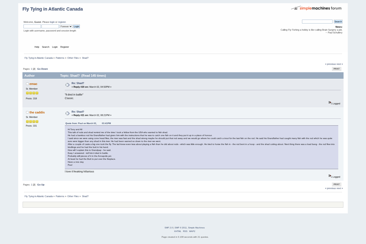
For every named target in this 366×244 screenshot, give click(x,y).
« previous (330, 64)
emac (33, 84)
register (62, 22)
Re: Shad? (78, 83)
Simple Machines (196, 227)
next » (340, 64)
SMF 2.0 (169, 227)
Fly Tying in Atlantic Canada (52, 9)
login (52, 22)
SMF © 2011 (181, 227)
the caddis (37, 112)
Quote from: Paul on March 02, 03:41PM (88, 123)
